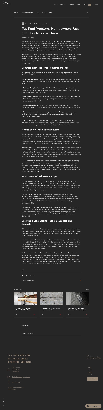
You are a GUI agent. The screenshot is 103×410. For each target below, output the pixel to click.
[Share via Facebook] (22, 275)
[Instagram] (3, 402)
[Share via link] (34, 275)
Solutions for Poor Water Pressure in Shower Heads (77, 309)
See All (87, 289)
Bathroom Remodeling (27, 12)
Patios (43, 12)
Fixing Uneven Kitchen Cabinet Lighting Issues (24, 309)
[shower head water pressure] (77, 298)
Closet (50, 12)
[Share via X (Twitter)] (26, 275)
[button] (89, 4)
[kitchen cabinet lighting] (25, 298)
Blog (38, 12)
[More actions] (80, 24)
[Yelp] (3, 405)
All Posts (16, 12)
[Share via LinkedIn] (30, 275)
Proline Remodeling (7, 3)
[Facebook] (3, 398)
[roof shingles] (51, 298)
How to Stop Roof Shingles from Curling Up (51, 309)
